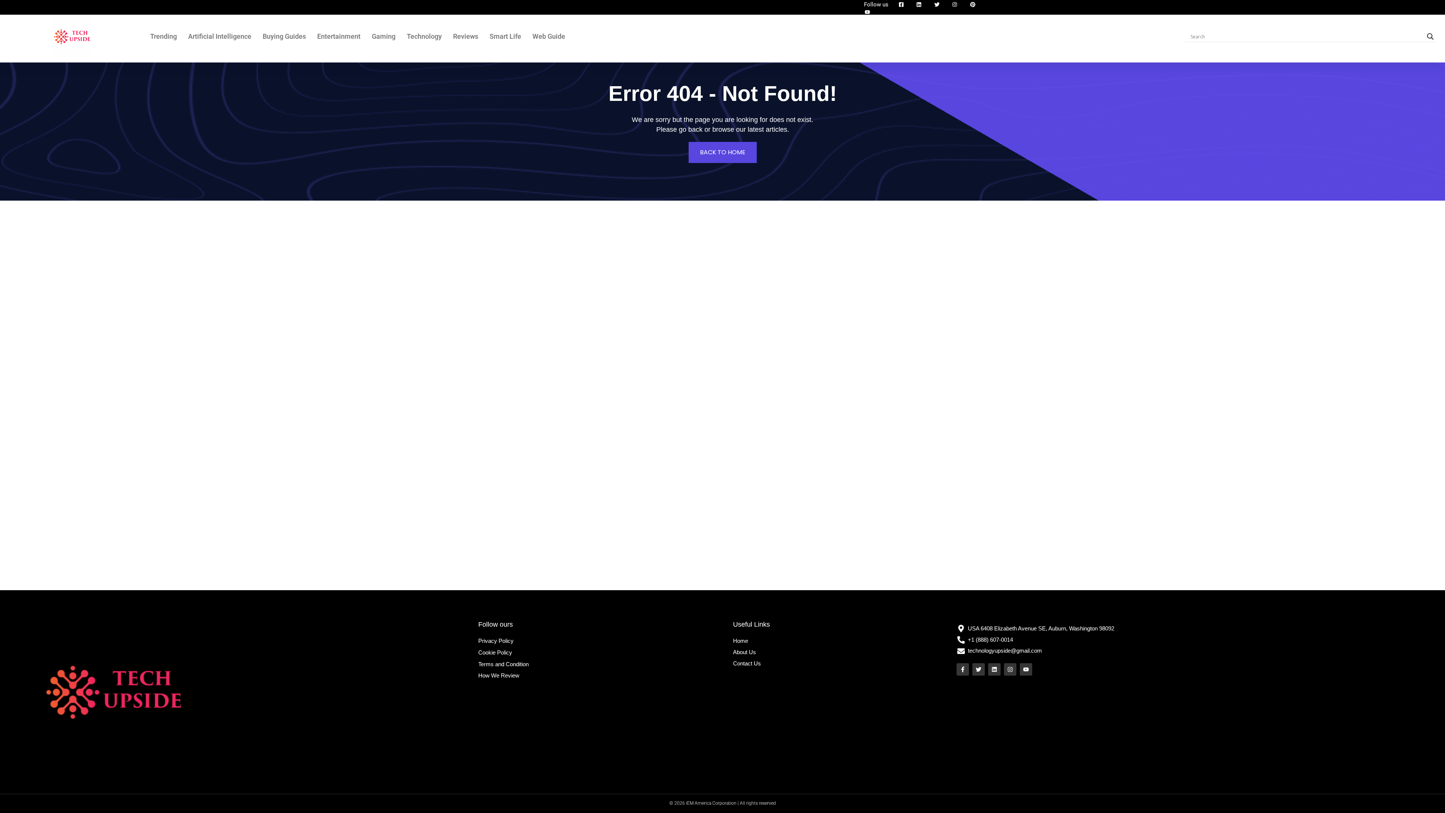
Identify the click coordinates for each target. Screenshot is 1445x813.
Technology (424, 36)
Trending (163, 36)
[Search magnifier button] (1430, 36)
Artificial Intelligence (219, 36)
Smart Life (505, 36)
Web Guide (548, 36)
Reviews (465, 36)
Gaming (383, 36)
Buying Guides (284, 36)
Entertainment (338, 36)
